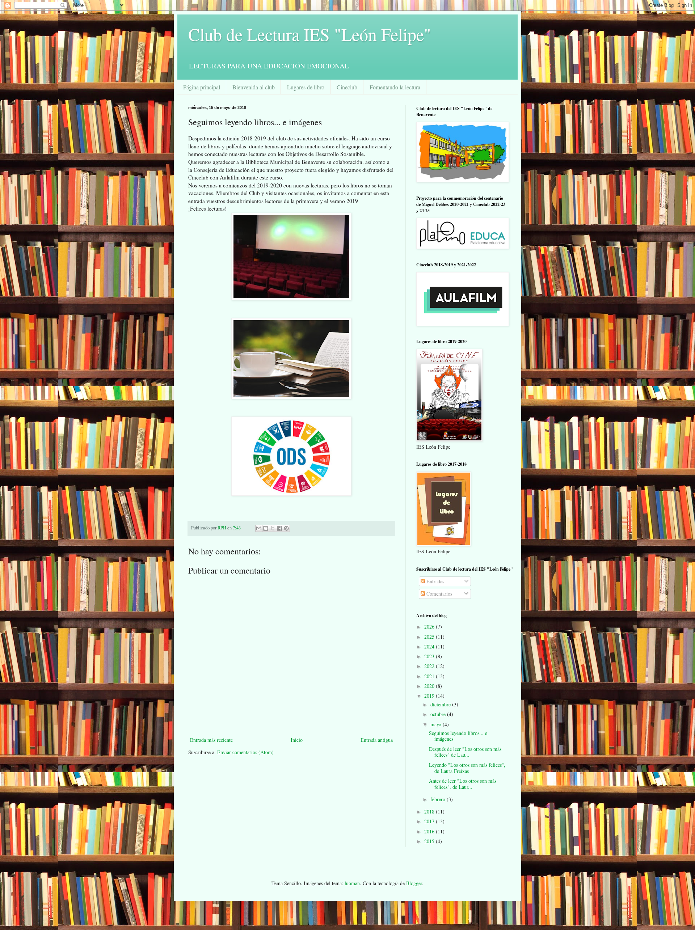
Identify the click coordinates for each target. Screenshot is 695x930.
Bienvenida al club (253, 87)
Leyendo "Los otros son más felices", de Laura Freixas (467, 767)
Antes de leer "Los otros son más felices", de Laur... (462, 783)
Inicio (297, 739)
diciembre (441, 704)
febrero (438, 799)
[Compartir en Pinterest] (286, 528)
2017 (430, 821)
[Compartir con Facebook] (279, 528)
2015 (430, 841)
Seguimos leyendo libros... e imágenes (458, 736)
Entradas (434, 581)
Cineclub (347, 87)
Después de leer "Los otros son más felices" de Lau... (465, 751)
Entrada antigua (377, 739)
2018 (430, 811)
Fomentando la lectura (395, 87)
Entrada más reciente (211, 739)
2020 (430, 685)
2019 (430, 695)
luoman (352, 883)
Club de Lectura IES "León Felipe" (309, 34)
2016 (430, 831)
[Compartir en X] (272, 528)
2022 (430, 666)
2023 (430, 656)
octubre (438, 714)
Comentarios (438, 593)
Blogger (414, 883)
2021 (430, 676)
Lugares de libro (305, 87)
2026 (430, 626)
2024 (430, 646)
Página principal (201, 87)
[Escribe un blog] (265, 528)
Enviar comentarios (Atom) (245, 752)
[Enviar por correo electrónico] (258, 528)
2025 (430, 636)
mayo (436, 724)
